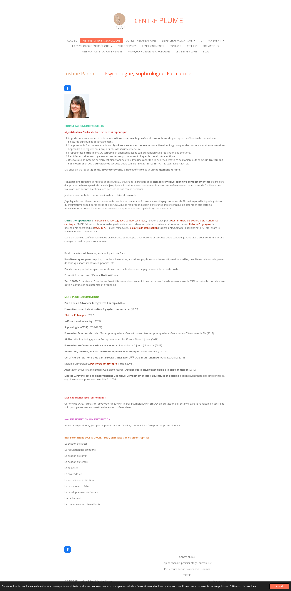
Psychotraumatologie (103, 363)
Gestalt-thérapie (180, 220)
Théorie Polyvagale (200, 224)
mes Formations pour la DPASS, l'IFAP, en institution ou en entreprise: (106, 437)
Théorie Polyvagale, (76, 315)
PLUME (159, 20)
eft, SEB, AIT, (101, 227)
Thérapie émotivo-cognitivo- (109, 220)
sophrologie (198, 220)
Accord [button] (279, 586)
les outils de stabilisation (144, 227)
